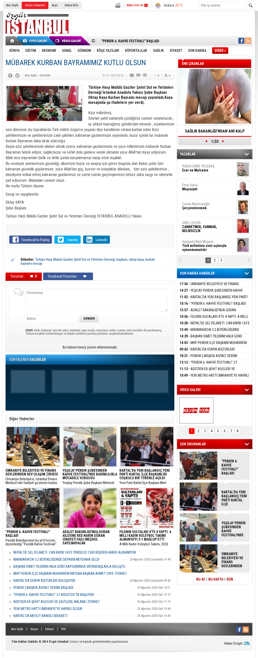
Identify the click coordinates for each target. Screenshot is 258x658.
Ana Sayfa (12, 5)
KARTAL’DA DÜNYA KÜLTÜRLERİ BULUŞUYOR (44, 581)
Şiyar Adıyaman (201, 224)
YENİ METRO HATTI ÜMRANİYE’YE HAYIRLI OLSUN (47, 609)
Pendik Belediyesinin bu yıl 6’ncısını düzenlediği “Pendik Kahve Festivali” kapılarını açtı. (31, 538)
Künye (34, 629)
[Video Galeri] (68, 40)
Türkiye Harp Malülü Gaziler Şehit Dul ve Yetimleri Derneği (75, 259)
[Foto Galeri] (35, 40)
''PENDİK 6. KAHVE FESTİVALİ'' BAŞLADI (130, 41)
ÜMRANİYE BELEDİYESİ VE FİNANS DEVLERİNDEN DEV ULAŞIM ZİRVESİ (209, 287)
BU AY (200, 579)
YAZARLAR (188, 154)
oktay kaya (136, 259)
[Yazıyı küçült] (156, 75)
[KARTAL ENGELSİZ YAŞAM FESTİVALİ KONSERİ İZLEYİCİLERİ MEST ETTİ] (196, 410)
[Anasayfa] (12, 40)
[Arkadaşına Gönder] (138, 75)
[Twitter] (17, 75)
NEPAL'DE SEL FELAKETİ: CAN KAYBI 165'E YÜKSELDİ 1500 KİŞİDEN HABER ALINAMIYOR (74, 552)
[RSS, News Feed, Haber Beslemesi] (248, 41)
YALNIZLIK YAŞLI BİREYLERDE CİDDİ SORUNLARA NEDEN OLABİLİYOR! (214, 133)
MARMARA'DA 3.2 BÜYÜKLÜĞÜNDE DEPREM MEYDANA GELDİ (56, 559)
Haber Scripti (233, 643)
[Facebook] (10, 75)
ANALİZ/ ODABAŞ (202, 207)
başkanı (121, 259)
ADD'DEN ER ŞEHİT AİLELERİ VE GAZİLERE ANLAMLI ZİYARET (56, 602)
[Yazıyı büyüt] (168, 75)
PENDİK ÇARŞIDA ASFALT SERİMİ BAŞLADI (43, 588)
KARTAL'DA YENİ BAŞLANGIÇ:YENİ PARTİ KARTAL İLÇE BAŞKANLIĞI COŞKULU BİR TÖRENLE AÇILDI (234, 498)
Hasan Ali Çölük (201, 243)
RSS (63, 629)
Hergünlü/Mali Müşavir (204, 188)
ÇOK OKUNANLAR (193, 444)
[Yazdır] (145, 75)
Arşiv (55, 5)
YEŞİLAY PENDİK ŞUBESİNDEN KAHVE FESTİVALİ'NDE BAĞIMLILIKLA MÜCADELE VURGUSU (233, 529)
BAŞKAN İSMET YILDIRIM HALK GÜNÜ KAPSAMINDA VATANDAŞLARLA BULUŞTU (69, 566)
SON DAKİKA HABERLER (197, 273)
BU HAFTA (215, 579)
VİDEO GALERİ (190, 390)
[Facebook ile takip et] (241, 41)
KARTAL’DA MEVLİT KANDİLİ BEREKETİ (40, 616)
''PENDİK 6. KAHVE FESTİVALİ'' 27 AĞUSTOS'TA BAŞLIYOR (53, 595)
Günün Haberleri (35, 5)
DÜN (230, 579)
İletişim (49, 629)
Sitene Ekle (71, 5)
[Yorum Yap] (132, 75)
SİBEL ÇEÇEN (199, 169)
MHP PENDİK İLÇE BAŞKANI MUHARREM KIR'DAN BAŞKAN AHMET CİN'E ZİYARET (70, 574)
